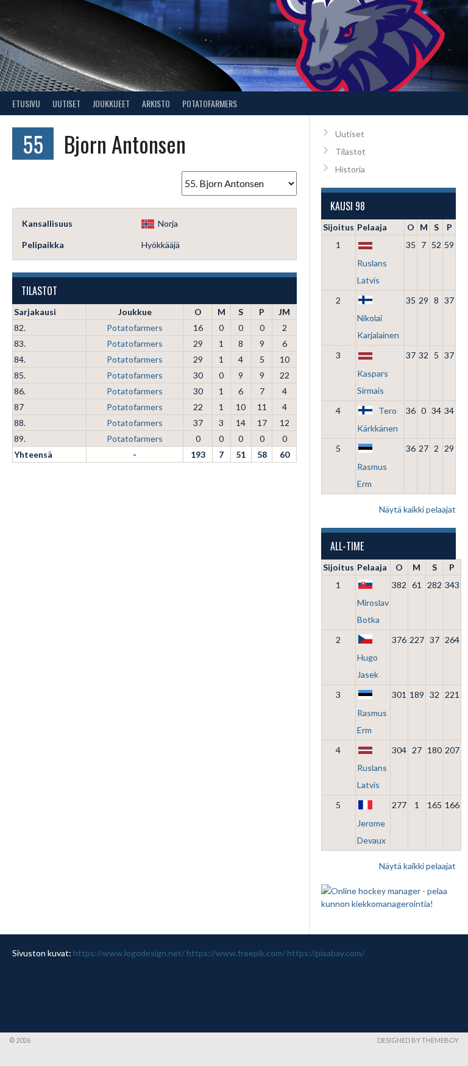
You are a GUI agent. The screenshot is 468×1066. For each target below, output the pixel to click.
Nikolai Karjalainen (378, 326)
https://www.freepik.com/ (235, 953)
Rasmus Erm (372, 474)
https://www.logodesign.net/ (129, 953)
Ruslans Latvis (372, 271)
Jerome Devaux (371, 831)
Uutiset (66, 103)
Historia (350, 169)
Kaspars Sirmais (372, 381)
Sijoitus (338, 227)
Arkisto (156, 103)
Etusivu (26, 103)
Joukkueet (111, 103)
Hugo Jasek (367, 666)
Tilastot (350, 151)
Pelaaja (372, 227)
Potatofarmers (209, 103)
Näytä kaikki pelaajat (417, 509)
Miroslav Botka (373, 611)
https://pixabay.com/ (325, 953)
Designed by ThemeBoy (418, 1040)
